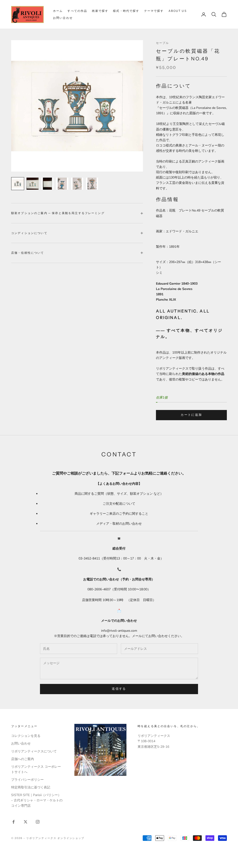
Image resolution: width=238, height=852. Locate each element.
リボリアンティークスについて (34, 751)
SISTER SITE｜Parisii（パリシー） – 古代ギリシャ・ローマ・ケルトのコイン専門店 (37, 800)
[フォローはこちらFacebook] (13, 821)
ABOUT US (178, 11)
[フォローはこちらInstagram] (37, 821)
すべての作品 (77, 11)
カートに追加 (191, 415)
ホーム (58, 11)
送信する (119, 689)
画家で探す (100, 11)
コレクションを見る (25, 736)
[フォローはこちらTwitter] (25, 821)
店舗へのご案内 (22, 759)
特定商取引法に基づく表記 (30, 787)
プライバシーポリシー (27, 779)
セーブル (162, 43)
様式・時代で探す (126, 11)
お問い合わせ (63, 18)
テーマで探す (154, 11)
